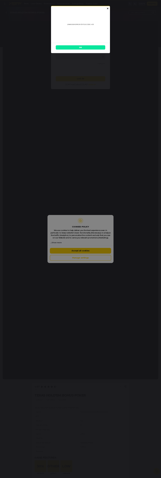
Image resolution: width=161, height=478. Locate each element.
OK (80, 47)
